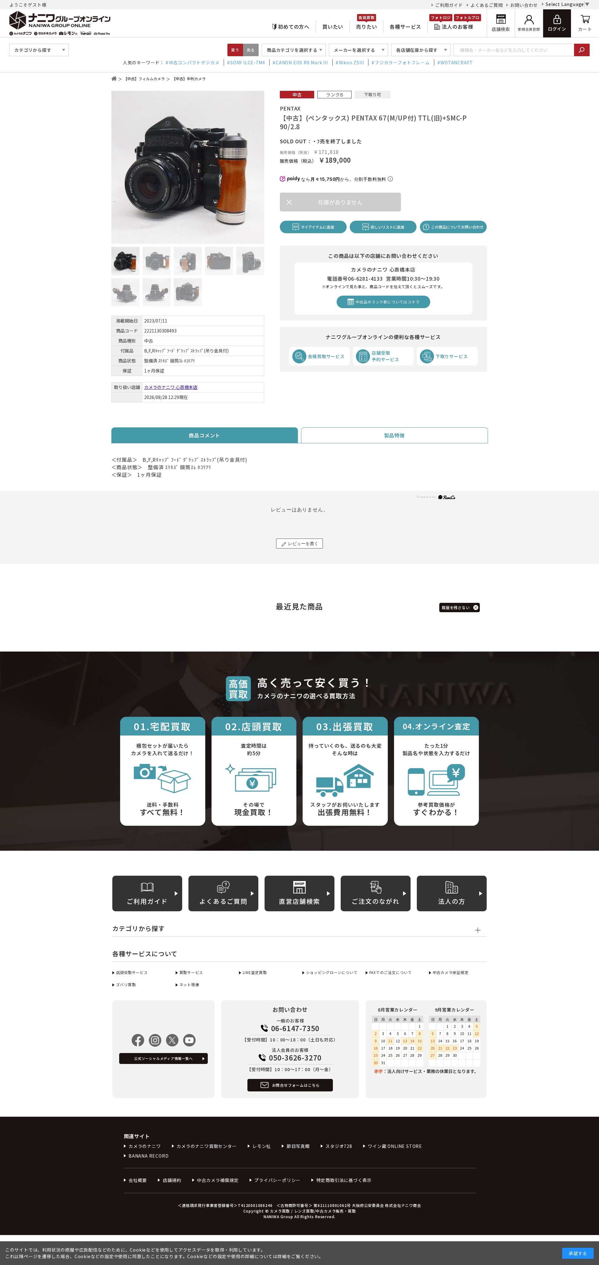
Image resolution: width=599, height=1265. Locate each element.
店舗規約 (172, 1180)
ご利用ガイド (449, 5)
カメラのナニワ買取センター (206, 1146)
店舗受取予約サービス (385, 356)
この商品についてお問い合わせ (457, 226)
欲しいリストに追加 (387, 226)
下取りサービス (452, 356)
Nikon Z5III (351, 62)
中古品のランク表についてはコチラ (388, 301)
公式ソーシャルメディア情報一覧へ (163, 1058)
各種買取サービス (326, 356)
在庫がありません (340, 202)
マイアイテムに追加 (317, 226)
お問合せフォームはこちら (296, 1085)
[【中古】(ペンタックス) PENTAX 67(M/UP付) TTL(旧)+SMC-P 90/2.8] (187, 167)
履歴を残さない (456, 607)
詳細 (282, 1256)
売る (251, 49)
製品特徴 (394, 435)
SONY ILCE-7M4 (247, 62)
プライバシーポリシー (277, 1180)
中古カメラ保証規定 (451, 972)
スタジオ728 (338, 1146)
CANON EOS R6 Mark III (302, 62)
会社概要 (138, 1180)
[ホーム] (114, 78)
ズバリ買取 (126, 984)
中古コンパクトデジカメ (194, 62)
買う (235, 49)
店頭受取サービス (132, 972)
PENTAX (290, 108)
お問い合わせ (524, 5)
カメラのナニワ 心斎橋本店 (170, 387)
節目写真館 (298, 1146)
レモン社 (261, 1146)
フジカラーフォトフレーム (402, 62)
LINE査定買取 (255, 972)
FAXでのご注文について (390, 972)
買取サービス (191, 972)
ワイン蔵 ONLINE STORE (395, 1146)
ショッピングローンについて (332, 972)
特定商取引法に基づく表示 (344, 1180)
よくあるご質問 (486, 5)
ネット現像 (189, 984)
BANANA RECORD (148, 1156)
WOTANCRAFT (457, 62)
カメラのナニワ (145, 1146)
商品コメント (204, 435)
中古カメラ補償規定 (217, 1180)
